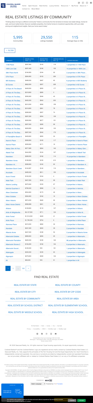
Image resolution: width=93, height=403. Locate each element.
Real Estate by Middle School (25, 312)
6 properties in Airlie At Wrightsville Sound (74, 212)
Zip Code (59, 325)
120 (23, 268)
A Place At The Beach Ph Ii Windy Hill (14, 124)
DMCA (44, 329)
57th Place (10, 76)
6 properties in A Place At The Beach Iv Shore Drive (75, 116)
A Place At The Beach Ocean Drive (14, 120)
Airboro (8, 208)
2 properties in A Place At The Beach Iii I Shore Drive (76, 108)
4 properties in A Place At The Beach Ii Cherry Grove (76, 104)
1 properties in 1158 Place (76, 64)
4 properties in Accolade (75, 172)
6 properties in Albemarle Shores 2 (75, 244)
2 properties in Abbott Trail (76, 152)
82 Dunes (9, 84)
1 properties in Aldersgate (75, 252)
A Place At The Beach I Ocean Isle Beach (14, 100)
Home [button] (24, 6)
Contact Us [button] (26, 9)
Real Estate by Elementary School (67, 305)
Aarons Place (11, 144)
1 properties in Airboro (74, 208)
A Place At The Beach (14, 88)
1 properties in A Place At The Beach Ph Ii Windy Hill (76, 124)
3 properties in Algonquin (75, 256)
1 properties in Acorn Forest (76, 176)
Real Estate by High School (67, 312)
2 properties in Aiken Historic (76, 200)
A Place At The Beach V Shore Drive (14, 128)
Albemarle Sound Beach (12, 248)
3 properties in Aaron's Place (76, 140)
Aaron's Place (11, 140)
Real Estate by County (67, 284)
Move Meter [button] (36, 9)
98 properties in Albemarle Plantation (76, 240)
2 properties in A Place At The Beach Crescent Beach (76, 96)
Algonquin (9, 256)
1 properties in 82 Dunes (75, 84)
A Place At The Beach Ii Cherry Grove (14, 104)
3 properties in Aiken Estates (76, 196)
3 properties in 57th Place (75, 76)
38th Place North (12, 72)
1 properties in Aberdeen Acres (75, 160)
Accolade (9, 172)
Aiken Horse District (13, 204)
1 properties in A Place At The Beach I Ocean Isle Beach (75, 100)
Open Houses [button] (32, 6)
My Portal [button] (74, 6)
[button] (41, 9)
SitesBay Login (62, 329)
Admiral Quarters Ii (13, 188)
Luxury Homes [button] (54, 6)
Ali (7, 260)
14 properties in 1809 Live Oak (75, 68)
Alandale (9, 228)
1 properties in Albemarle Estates (75, 236)
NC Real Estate (35, 325)
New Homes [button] (43, 6)
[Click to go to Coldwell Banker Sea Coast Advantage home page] (10, 5)
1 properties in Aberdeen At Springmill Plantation (76, 164)
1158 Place (10, 64)
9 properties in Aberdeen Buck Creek (75, 168)
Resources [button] (65, 6)
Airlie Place (10, 220)
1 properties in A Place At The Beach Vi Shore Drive (75, 132)
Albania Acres (11, 232)
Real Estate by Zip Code (68, 291)
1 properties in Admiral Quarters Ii (74, 188)
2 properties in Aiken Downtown (73, 192)
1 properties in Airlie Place (76, 220)
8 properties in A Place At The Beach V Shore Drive (75, 128)
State (42, 325)
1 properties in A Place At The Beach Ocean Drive (75, 120)
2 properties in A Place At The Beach (75, 88)
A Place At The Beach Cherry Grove (14, 92)
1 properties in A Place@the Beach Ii (76, 136)
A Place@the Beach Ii (14, 136)
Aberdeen (9, 156)
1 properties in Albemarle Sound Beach (75, 248)
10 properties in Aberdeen (75, 156)
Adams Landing (11, 184)
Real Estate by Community (25, 298)
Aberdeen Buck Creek (14, 168)
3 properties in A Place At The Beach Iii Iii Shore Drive (76, 112)
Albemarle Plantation (13, 240)
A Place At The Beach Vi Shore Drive (14, 132)
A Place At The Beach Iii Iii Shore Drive (14, 112)
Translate (60, 384)
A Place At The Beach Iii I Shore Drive (14, 108)
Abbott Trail (10, 152)
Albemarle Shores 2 (13, 244)
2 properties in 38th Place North (75, 72)
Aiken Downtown (12, 192)
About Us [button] (83, 6)
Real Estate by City (25, 291)
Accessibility (36, 329)
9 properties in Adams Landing (74, 184)
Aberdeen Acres (12, 160)
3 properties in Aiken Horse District (76, 204)
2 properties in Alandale (75, 228)
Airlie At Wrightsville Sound (13, 212)
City (54, 325)
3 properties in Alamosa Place (75, 224)
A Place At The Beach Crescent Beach (14, 96)
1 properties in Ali (72, 260)
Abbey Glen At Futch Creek (13, 148)
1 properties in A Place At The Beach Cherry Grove (75, 92)
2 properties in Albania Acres (76, 232)
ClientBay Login (52, 329)
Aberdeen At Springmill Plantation (13, 164)
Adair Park (9, 180)
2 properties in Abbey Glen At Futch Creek (77, 148)
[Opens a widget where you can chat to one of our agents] (12, 392)
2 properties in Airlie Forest (76, 216)
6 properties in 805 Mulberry (76, 80)
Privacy (29, 329)
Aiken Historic (11, 200)
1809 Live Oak (11, 68)
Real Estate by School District (25, 305)
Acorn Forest (10, 176)
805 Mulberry (10, 80)
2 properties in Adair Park (75, 180)
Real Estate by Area (68, 298)
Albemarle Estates (12, 236)
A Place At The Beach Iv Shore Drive (14, 116)
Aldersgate (10, 252)
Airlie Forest (10, 216)
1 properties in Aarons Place (76, 144)
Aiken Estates (11, 196)
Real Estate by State (25, 284)
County (48, 325)
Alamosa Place (11, 224)
